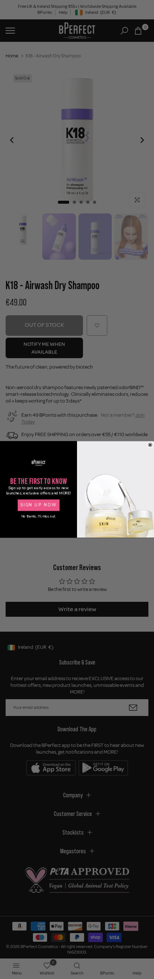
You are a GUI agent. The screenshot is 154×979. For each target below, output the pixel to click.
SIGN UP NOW (38, 505)
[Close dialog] (150, 445)
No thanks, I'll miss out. (38, 516)
